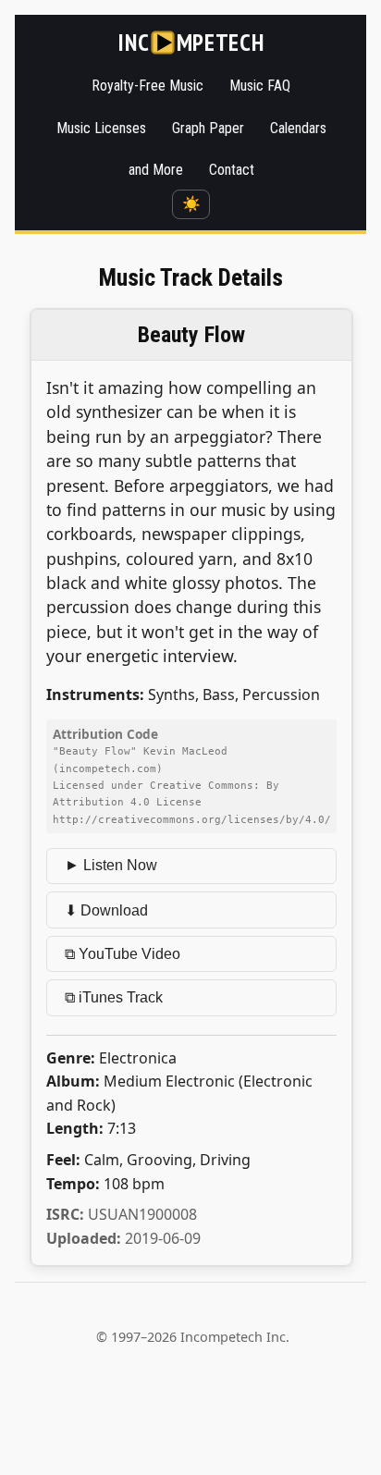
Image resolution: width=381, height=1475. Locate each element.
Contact (231, 169)
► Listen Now (111, 865)
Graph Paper (208, 128)
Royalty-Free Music (147, 85)
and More (156, 169)
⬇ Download (106, 910)
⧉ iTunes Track (114, 997)
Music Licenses (101, 128)
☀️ (191, 204)
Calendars (298, 128)
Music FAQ (259, 85)
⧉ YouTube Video (122, 954)
